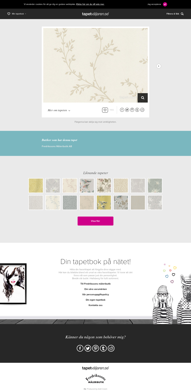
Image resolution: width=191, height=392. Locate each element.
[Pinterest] (95, 348)
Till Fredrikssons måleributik (95, 283)
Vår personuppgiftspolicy (95, 294)
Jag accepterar (154, 4)
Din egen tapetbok (95, 299)
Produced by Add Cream (97, 389)
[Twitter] (87, 348)
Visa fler (95, 221)
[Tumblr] (103, 348)
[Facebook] (80, 348)
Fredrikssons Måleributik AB (57, 146)
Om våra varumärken (95, 289)
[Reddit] (111, 348)
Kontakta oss (96, 305)
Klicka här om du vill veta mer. (90, 4)
